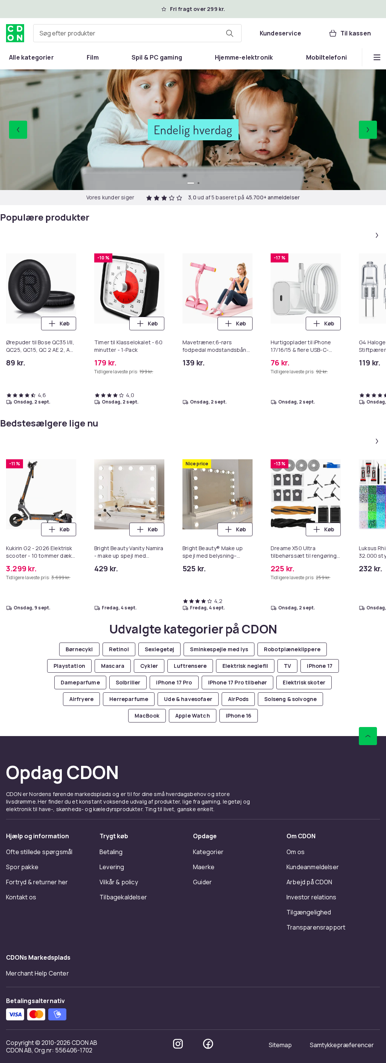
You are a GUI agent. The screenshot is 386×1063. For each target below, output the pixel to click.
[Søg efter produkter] (230, 33)
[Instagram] (178, 1044)
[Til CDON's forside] (15, 33)
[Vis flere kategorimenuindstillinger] (377, 57)
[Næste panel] (377, 235)
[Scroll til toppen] (368, 736)
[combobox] (137, 33)
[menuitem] (31, 57)
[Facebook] (208, 1044)
